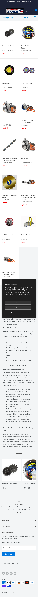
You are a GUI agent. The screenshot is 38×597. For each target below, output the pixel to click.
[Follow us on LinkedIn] (15, 573)
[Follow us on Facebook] (3, 573)
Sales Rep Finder (26, 1)
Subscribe (8, 554)
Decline (18, 308)
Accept (18, 303)
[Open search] (26, 11)
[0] (34, 11)
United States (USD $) (8, 563)
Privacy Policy (17, 297)
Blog (18, 1)
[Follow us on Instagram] (11, 573)
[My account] (30, 11)
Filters (27, 18)
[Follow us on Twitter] (7, 573)
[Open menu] (3, 11)
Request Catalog (10, 1)
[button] (34, 17)
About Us (18, 5)
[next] (34, 475)
